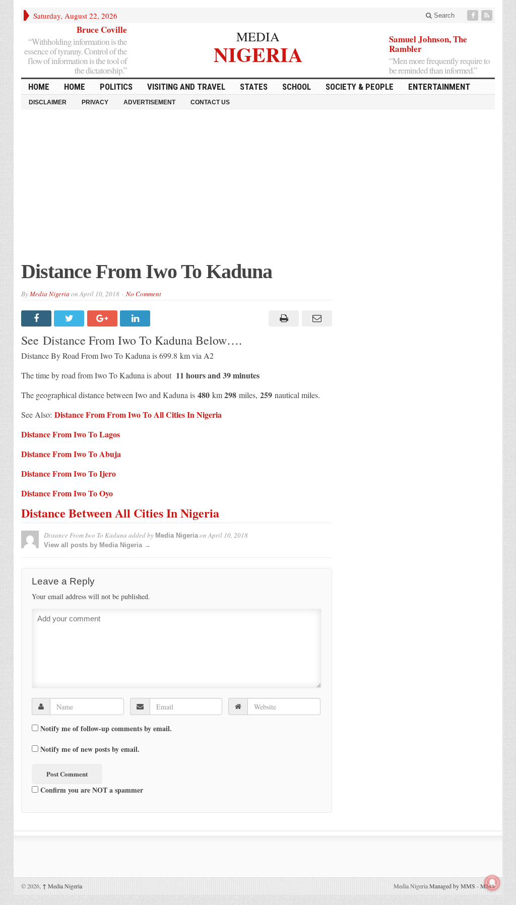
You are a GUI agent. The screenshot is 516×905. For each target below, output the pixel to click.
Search (443, 15)
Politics (116, 87)
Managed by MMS (452, 886)
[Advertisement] (258, 190)
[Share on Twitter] (70, 318)
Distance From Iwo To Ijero (68, 473)
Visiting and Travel (186, 87)
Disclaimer (48, 102)
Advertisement (149, 102)
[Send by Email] (315, 318)
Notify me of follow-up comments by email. (106, 728)
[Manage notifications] (492, 883)
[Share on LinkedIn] (136, 318)
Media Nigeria (50, 293)
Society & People (360, 87)
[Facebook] (474, 15)
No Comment (143, 293)
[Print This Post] (282, 318)
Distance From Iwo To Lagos (70, 434)
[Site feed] (488, 15)
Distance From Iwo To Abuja (71, 454)
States (254, 87)
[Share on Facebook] (37, 318)
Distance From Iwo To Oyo (67, 493)
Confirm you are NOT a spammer (90, 790)
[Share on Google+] (103, 318)
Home (74, 87)
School (296, 87)
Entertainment (439, 87)
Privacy (95, 102)
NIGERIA (258, 53)
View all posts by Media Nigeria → (97, 545)
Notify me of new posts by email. (90, 749)
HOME (38, 87)
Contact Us (210, 102)
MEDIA (258, 36)
